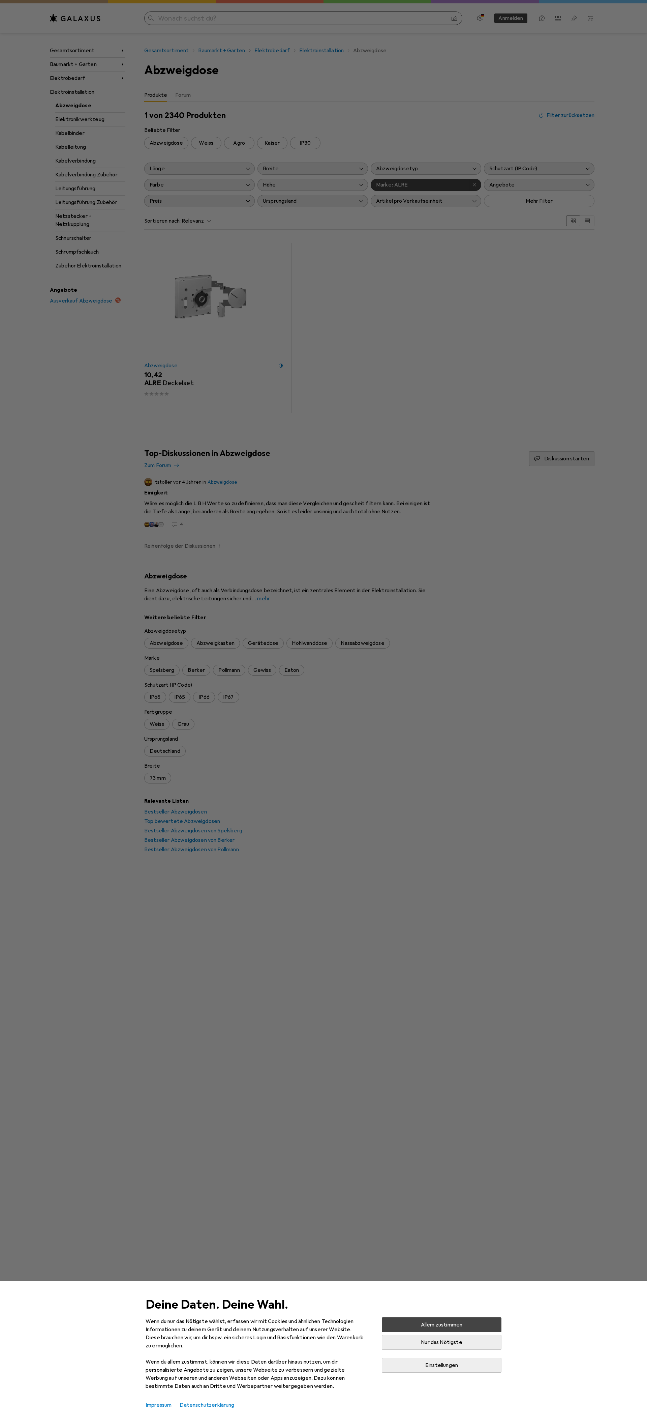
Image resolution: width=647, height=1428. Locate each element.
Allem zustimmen (441, 1324)
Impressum (159, 1405)
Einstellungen (441, 1365)
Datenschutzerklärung (207, 1405)
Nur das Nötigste (441, 1342)
